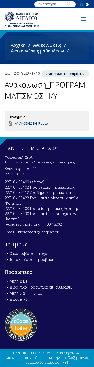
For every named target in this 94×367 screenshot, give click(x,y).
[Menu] (83, 18)
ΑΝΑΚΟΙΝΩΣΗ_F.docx (31, 123)
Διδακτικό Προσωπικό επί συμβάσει (41, 287)
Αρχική (18, 45)
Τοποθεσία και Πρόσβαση (32, 259)
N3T (65, 362)
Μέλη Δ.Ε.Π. (20, 281)
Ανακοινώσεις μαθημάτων (37, 51)
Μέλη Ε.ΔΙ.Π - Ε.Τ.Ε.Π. (27, 293)
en (87, 4)
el (82, 4)
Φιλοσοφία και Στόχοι (29, 253)
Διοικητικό (19, 299)
